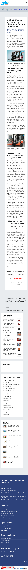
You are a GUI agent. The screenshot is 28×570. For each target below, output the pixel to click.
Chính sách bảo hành (6, 542)
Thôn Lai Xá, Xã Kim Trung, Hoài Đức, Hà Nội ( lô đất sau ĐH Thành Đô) (13, 500)
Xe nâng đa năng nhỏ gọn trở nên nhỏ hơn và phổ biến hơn (14, 457)
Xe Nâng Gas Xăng (7, 405)
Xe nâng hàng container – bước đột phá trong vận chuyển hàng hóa (21, 300)
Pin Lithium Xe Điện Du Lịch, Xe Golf (11, 384)
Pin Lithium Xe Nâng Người (9, 390)
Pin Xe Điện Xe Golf (7, 394)
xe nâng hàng (17, 275)
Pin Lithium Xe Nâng (7, 386)
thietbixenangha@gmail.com (10, 490)
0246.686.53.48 (7, 486)
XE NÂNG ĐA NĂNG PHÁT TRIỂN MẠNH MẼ (13, 446)
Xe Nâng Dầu (6, 400)
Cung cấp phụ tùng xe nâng (7, 515)
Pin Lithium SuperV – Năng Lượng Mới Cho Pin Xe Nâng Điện (13, 426)
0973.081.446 (8, 488)
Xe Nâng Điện (6, 403)
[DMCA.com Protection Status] (23, 568)
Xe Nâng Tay (6, 414)
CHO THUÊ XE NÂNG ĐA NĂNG (14, 450)
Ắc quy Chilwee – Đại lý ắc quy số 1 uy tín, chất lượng (14, 431)
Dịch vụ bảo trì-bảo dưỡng (7, 513)
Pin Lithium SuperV (7, 382)
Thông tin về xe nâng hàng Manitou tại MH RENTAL (9, 300)
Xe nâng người (4, 526)
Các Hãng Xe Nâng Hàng (8, 380)
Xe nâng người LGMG (8, 407)
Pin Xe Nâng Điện (7, 396)
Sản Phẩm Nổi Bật (7, 398)
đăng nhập (12, 310)
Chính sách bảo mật (5, 540)
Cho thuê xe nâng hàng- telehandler (9, 511)
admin (15, 30)
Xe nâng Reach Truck (8, 412)
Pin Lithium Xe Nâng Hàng (9, 388)
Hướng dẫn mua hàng (6, 538)
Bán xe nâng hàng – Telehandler (8, 509)
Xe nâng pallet (6, 409)
